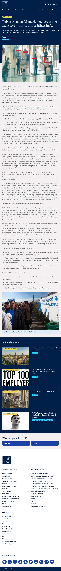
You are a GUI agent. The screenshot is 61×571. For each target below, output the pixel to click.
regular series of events (43, 288)
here (12, 89)
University (5, 39)
